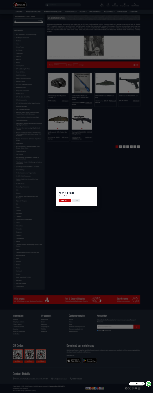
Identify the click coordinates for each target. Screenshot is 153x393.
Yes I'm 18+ (64, 200)
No (75, 200)
